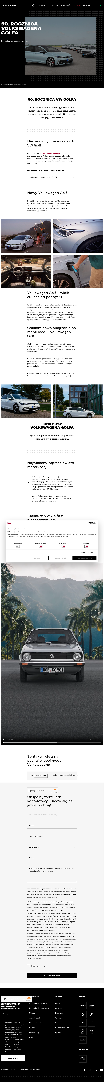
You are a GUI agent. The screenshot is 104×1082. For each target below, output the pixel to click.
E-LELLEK (97, 5)
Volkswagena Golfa (51, 153)
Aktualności (65, 5)
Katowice (59, 1013)
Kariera (77, 5)
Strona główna (6, 84)
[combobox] (52, 847)
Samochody (44, 5)
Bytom (58, 1033)
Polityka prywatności (30, 1070)
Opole (57, 1003)
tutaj (62, 910)
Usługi (55, 5)
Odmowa (37, 558)
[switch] (40, 546)
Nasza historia (35, 1023)
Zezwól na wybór (61, 558)
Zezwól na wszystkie (85, 558)
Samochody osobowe (38, 1003)
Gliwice (58, 1008)
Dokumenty (34, 1033)
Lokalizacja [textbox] (33, 847)
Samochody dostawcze (39, 1008)
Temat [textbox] (31, 858)
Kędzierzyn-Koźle (62, 1028)
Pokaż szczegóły (86, 552)
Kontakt (87, 5)
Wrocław (59, 1018)
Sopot (58, 1023)
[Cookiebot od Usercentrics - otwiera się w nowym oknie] (87, 523)
